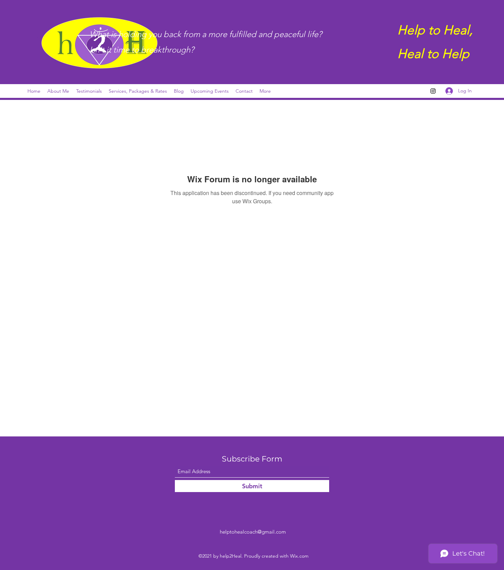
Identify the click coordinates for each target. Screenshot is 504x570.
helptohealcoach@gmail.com (253, 531)
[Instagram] (433, 91)
